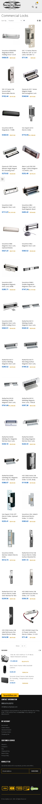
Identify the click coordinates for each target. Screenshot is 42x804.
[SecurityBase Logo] (12, 3)
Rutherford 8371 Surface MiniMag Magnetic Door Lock (8, 362)
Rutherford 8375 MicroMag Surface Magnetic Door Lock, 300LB (29, 363)
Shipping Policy (5, 751)
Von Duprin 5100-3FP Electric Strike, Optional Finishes (9, 516)
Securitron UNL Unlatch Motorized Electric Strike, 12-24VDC (30, 516)
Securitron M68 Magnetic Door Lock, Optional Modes (9, 246)
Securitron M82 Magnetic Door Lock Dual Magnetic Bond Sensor (28, 208)
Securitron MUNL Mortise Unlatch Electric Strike (10, 555)
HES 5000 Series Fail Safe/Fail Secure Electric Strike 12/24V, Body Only (30, 479)
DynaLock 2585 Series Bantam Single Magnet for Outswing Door (9, 168)
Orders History (5, 727)
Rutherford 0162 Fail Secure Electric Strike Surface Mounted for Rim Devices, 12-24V (29, 556)
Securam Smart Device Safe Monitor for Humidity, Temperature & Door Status (22, 678)
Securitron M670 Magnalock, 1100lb (8, 129)
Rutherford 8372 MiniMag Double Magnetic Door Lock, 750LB (29, 324)
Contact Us (4, 747)
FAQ (2, 749)
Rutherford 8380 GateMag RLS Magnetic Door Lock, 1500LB (10, 478)
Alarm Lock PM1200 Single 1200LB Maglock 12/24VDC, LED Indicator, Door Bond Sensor (29, 170)
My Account (4, 725)
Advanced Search (6, 730)
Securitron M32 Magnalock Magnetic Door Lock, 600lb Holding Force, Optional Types (10, 286)
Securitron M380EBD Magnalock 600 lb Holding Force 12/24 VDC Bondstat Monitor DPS (9, 55)
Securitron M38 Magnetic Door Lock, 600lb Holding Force (9, 323)
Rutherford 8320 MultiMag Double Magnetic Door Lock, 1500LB (9, 401)
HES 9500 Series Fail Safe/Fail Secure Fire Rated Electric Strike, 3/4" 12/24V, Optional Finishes (9, 634)
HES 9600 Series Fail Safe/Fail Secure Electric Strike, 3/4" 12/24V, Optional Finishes (30, 594)
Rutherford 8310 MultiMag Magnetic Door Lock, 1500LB (28, 400)
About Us (3, 744)
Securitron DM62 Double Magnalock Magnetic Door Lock (28, 284)
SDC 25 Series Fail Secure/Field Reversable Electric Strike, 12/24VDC (8, 92)
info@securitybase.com (9, 707)
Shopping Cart (5, 734)
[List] (40, 20)
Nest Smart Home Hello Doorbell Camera (21, 666)
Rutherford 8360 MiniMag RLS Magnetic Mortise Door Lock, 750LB (9, 440)
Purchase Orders (6, 732)
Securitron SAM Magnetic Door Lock (8, 206)
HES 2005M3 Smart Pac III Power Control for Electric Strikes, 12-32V (30, 632)
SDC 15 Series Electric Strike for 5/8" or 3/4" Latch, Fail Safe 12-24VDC (29, 54)
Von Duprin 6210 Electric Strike (27, 129)
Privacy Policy (5, 755)
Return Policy (5, 753)
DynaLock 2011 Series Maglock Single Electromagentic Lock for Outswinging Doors (29, 92)
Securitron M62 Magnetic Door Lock (28, 245)
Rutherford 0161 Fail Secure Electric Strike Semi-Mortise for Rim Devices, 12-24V (9, 594)
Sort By (3, 20)
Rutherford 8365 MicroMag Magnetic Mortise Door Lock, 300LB (28, 440)
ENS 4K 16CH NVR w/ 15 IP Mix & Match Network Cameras (21, 656)
